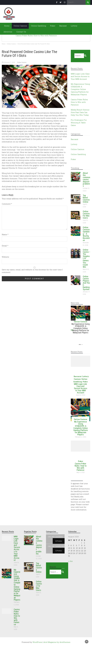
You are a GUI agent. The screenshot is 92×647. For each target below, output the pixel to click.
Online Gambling (38, 26)
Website (5, 257)
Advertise (8, 31)
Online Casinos (20, 26)
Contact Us (21, 31)
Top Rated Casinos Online (86, 198)
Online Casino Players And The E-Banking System (86, 283)
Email (5, 245)
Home (6, 26)
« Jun (70, 561)
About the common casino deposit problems (86, 179)
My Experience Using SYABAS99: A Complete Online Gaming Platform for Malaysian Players (80, 89)
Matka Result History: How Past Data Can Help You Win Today (80, 112)
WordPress (37, 642)
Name (5, 234)
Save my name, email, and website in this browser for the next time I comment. (32, 270)
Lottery (74, 26)
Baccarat (63, 26)
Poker (52, 26)
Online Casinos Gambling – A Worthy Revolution (86, 233)
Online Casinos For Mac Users (86, 214)
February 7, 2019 (9, 62)
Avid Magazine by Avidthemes (56, 642)
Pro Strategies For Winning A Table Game (79, 122)
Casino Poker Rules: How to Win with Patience (36, 36)
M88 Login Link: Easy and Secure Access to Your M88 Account (80, 76)
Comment (7, 204)
